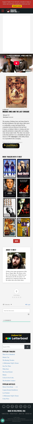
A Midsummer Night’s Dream (11, 363)
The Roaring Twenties (8, 360)
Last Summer (6, 393)
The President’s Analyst (9, 380)
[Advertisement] (16, 33)
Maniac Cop (6, 357)
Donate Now (17, 6)
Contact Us (28, 414)
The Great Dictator (8, 372)
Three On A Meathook (9, 354)
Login (28, 304)
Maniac (5, 375)
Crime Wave (6, 399)
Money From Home (10, 387)
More (16, 241)
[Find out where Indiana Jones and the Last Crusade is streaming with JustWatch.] (16, 145)
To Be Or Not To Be (8, 378)
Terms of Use (5, 414)
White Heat (6, 369)
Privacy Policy (14, 414)
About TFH (21, 414)
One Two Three (7, 366)
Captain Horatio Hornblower (10, 390)
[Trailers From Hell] (8, 11)
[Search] (27, 347)
